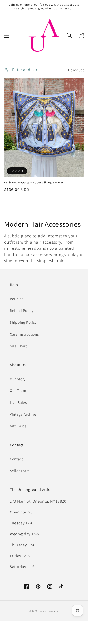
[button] (6, 35)
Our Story (18, 378)
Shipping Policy (23, 322)
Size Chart (18, 345)
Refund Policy (21, 310)
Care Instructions (24, 334)
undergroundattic (48, 611)
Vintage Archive (23, 414)
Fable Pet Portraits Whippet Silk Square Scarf (34, 182)
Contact (16, 458)
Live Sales (18, 402)
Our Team (18, 390)
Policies (16, 298)
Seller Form (20, 470)
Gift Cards (18, 425)
